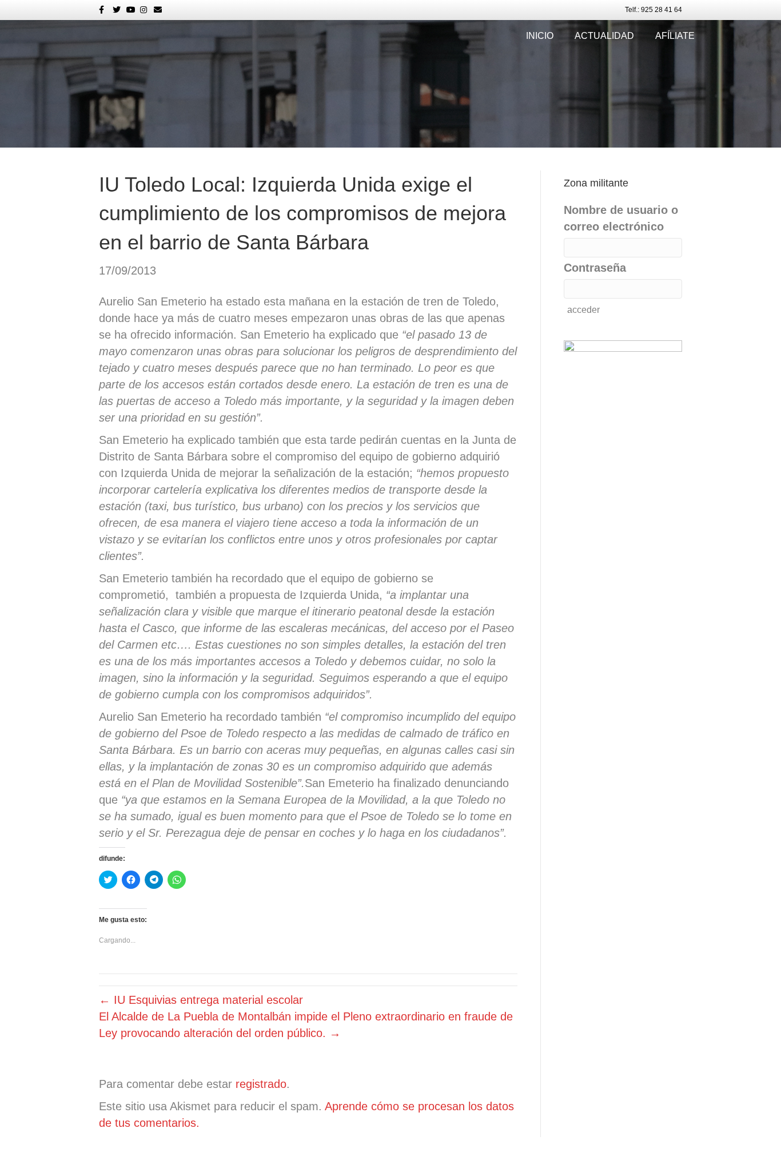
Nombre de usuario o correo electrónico (621, 218)
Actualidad (604, 36)
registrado (261, 1084)
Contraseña (595, 267)
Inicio (539, 36)
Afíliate (675, 36)
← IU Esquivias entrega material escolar (201, 1000)
